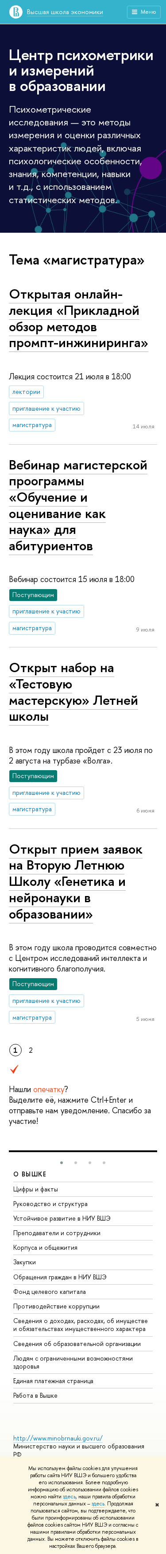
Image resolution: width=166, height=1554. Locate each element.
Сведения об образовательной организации (77, 1343)
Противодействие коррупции (56, 1306)
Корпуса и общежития (45, 1247)
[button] (61, 1163)
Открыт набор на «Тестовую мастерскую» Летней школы (73, 691)
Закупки (24, 1262)
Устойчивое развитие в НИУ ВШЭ (62, 1218)
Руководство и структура (50, 1203)
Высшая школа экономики (65, 12)
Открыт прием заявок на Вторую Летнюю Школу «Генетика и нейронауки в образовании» (76, 881)
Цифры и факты (35, 1189)
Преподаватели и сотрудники (56, 1233)
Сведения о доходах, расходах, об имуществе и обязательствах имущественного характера (80, 1324)
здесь (69, 1496)
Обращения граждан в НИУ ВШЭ (60, 1277)
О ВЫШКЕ (30, 1174)
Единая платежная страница (53, 1380)
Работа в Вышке (35, 1395)
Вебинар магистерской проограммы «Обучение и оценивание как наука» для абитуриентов (78, 505)
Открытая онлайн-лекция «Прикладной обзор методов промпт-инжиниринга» (78, 318)
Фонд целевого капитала (49, 1291)
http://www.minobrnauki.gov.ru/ (58, 1438)
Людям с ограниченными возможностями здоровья (73, 1362)
